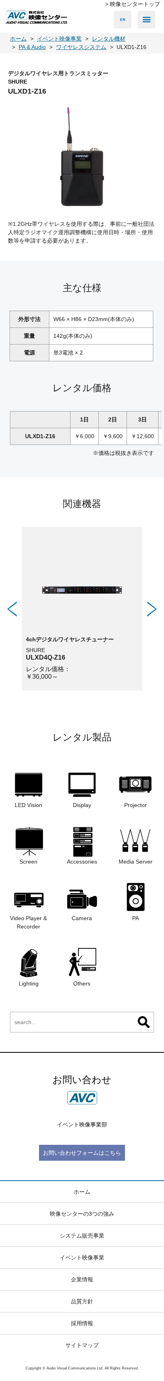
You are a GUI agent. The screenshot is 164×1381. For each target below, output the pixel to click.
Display (82, 805)
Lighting (29, 983)
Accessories (82, 861)
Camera (82, 918)
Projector (135, 805)
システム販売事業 (82, 1235)
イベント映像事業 (82, 1257)
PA (135, 918)
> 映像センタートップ (132, 4)
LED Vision (28, 805)
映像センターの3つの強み (82, 1214)
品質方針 (82, 1301)
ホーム (82, 1192)
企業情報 (82, 1279)
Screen (28, 861)
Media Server (135, 861)
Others (81, 983)
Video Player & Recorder (28, 922)
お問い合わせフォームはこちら (82, 1153)
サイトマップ (82, 1345)
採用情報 (82, 1323)
